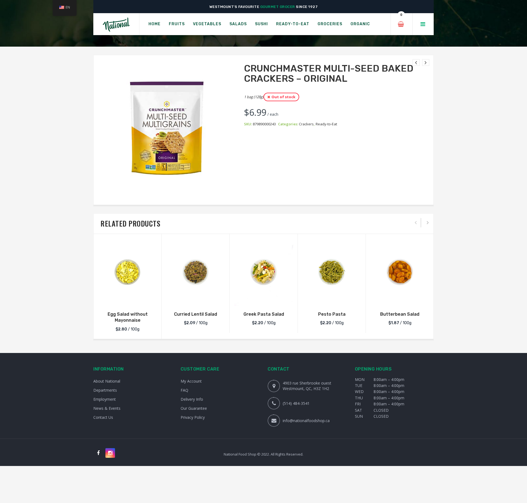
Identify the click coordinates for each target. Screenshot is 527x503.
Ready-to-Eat (326, 123)
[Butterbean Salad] (400, 272)
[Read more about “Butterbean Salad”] (400, 300)
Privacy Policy (193, 417)
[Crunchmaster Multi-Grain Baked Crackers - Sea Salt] (416, 62)
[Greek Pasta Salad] (264, 272)
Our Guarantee (194, 408)
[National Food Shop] (116, 24)
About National (106, 381)
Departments (105, 390)
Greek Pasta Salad (263, 314)
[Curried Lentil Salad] (195, 272)
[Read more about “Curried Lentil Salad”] (195, 300)
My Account (191, 381)
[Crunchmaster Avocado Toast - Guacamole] (425, 62)
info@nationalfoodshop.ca (306, 420)
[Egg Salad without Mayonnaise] (127, 272)
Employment (104, 399)
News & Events (106, 408)
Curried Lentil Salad (195, 314)
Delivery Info (192, 399)
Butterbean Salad (399, 314)
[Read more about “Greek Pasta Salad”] (264, 300)
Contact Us (103, 417)
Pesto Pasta (332, 314)
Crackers (306, 123)
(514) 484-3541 (296, 403)
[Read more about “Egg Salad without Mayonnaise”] (127, 300)
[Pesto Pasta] (332, 272)
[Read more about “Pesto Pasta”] (332, 300)
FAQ (184, 390)
